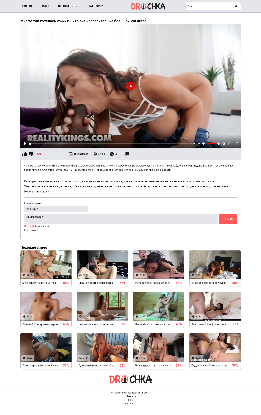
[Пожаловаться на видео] (127, 153)
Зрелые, (118, 181)
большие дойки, (70, 186)
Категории (96, 6)
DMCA (130, 400)
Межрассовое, (132, 181)
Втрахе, (145, 186)
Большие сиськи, (71, 181)
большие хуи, (88, 186)
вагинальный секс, (129, 186)
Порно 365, (198, 181)
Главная (26, 6)
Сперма (209, 181)
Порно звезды (68, 6)
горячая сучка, (159, 186)
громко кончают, (179, 186)
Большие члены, (91, 181)
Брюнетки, (107, 181)
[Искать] (236, 6)
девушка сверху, (200, 186)
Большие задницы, (50, 181)
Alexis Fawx (42, 192)
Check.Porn (130, 403)
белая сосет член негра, (46, 186)
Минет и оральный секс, (155, 181)
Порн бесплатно (220, 186)
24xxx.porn (130, 396)
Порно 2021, (185, 181)
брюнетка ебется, (107, 186)
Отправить (228, 219)
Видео (45, 6)
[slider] (110, 143)
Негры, (173, 181)
